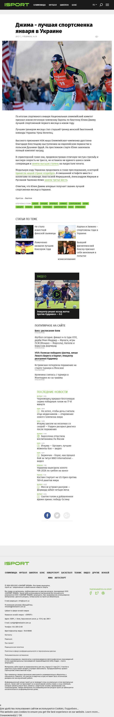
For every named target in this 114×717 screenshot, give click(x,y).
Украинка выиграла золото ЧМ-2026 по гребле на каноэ (52, 469)
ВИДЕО (87, 572)
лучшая (44, 203)
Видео (41, 276)
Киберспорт (53, 572)
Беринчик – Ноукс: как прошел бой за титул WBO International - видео (56, 458)
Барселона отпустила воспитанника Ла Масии (51, 437)
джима (37, 207)
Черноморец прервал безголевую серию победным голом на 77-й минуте (56, 401)
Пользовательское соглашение (16, 655)
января (29, 207)
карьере (20, 207)
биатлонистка (60, 207)
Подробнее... (72, 708)
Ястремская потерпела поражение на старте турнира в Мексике (55, 366)
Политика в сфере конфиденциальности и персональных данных (30, 651)
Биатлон (64, 4)
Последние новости (52, 392)
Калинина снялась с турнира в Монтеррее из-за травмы (52, 376)
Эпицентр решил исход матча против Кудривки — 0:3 (53, 313)
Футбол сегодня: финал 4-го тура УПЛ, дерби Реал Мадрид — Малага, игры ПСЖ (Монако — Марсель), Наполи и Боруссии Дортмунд (56, 342)
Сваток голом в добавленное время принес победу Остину (55, 498)
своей (35, 203)
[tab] (47, 515)
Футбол (53, 4)
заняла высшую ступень (45, 163)
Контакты (8, 635)
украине (63, 203)
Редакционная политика (14, 647)
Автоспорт (60, 577)
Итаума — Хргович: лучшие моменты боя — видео (54, 447)
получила (47, 207)
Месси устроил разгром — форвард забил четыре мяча (53, 488)
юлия (85, 203)
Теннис (78, 572)
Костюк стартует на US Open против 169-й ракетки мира (56, 479)
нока (71, 207)
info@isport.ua (23, 601)
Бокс (74, 4)
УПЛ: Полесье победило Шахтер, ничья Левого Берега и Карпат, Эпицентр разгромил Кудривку (56, 355)
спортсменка (74, 203)
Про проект (9, 643)
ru (94, 4)
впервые (53, 203)
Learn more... (92, 712)
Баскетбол (66, 572)
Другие (95, 572)
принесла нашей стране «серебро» (35, 173)
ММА (50, 577)
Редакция (8, 639)
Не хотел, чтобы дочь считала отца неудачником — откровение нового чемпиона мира (55, 413)
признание (80, 207)
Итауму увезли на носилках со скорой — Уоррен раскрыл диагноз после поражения (56, 426)
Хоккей (105, 572)
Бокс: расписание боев (47, 330)
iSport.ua (19, 198)
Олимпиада (39, 4)
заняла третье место (55, 180)
